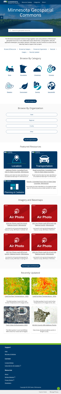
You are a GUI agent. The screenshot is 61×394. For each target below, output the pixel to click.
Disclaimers (8, 383)
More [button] (43, 2)
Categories (37, 2)
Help (6, 351)
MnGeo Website (9, 377)
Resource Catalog (27, 2)
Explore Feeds (43, 392)
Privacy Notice (9, 380)
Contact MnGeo (9, 363)
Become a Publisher (10, 354)
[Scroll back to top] (58, 388)
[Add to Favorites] (1, 17)
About (6, 374)
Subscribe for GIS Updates (12, 366)
